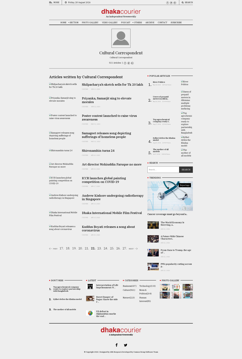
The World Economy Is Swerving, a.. (172, 223)
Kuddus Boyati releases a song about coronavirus (108, 228)
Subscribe (176, 22)
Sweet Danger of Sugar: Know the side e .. (107, 299)
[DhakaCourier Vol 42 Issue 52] (188, 296)
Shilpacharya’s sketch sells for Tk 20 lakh (112, 84)
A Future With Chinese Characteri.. (172, 237)
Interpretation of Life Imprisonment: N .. (107, 286)
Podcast (125, 22)
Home (63, 22)
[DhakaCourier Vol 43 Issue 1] (176, 296)
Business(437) (130, 286)
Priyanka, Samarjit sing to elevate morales (106, 100)
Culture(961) (129, 290)
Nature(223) (129, 297)
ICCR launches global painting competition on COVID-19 (104, 180)
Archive (149, 22)
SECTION (74, 22)
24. (106, 248)
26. (118, 248)
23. (99, 248)
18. (68, 248)
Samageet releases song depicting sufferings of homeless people (106, 135)
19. (74, 248)
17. (61, 248)
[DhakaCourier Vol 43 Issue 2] (165, 296)
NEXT (131, 249)
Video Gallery (110, 22)
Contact (162, 22)
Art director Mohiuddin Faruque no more (112, 164)
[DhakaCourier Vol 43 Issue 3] (188, 289)
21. (87, 248)
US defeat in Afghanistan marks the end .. (106, 313)
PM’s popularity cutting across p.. (176, 265)
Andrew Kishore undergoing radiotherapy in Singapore (113, 197)
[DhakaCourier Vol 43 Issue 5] (165, 289)
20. (80, 248)
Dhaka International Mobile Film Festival (112, 213)
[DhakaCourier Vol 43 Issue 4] (176, 289)
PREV (55, 249)
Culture (85, 89)
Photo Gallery (90, 22)
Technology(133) (147, 286)
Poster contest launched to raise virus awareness (109, 117)
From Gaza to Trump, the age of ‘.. (176, 251)
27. (125, 248)
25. (112, 248)
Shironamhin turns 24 (98, 151)
